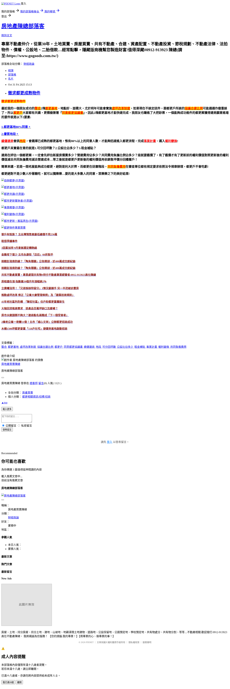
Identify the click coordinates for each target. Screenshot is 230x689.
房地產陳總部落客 (22, 26)
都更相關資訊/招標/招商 (36, 396)
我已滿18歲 (8, 682)
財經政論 (29, 63)
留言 (41, 383)
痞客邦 (34, 383)
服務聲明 (147, 642)
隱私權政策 (133, 642)
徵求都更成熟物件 (24, 93)
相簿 (10, 70)
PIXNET (90, 642)
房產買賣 (27, 392)
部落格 (12, 74)
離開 (19, 682)
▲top (4, 402)
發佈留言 (7, 429)
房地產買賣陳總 (10, 364)
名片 (10, 78)
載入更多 (7, 409)
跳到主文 (6, 35)
